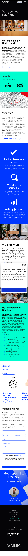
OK (14, 290)
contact (20, 2)
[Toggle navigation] (25, 2)
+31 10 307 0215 (14, 518)
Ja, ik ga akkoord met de (14, 455)
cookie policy (6, 280)
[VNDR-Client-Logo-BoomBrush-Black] (20, 85)
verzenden (6, 467)
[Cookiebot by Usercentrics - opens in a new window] (21, 265)
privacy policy (19, 455)
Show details (21, 285)
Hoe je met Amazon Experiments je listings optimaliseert (9, 397)
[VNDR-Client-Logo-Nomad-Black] (8, 85)
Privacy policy (14, 539)
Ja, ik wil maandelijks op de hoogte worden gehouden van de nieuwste (15, 460)
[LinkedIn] (14, 527)
